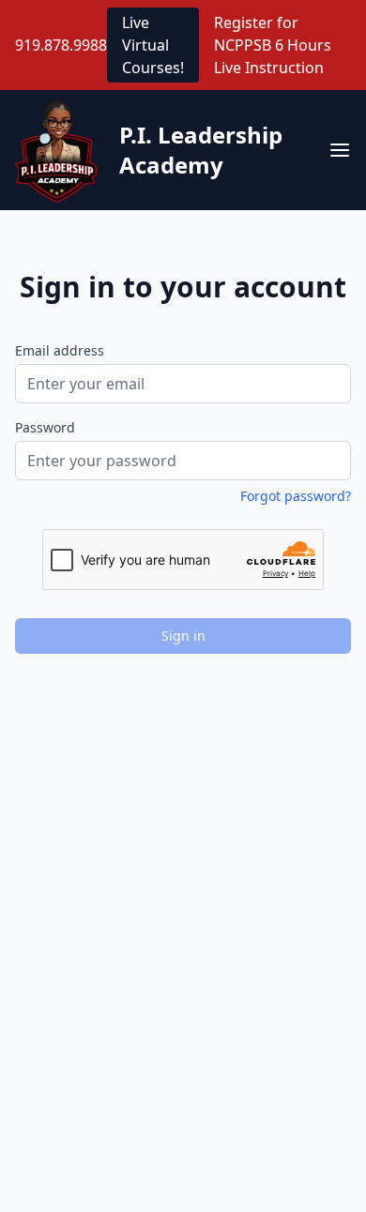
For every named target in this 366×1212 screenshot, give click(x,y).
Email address (59, 350)
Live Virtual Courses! (153, 45)
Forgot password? (295, 496)
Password (45, 427)
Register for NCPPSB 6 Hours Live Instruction (272, 45)
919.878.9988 (61, 45)
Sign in (183, 635)
